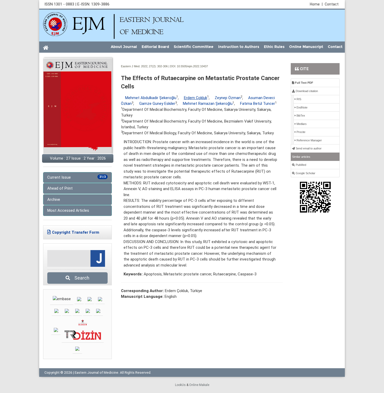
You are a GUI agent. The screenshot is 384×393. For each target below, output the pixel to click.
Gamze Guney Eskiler (157, 103)
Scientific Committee (193, 47)
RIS (298, 99)
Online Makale (199, 385)
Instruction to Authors (238, 47)
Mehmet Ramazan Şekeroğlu (207, 103)
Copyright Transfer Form (75, 232)
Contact (332, 4)
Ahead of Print (60, 188)
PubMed (300, 164)
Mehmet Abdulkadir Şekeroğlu (150, 97)
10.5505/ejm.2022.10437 (192, 66)
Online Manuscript (306, 47)
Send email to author (308, 148)
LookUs (180, 385)
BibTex (300, 115)
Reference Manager (309, 140)
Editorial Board (155, 47)
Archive (53, 199)
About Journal (124, 47)
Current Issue (76, 177)
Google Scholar (305, 173)
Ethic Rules (274, 47)
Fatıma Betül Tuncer (257, 103)
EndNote (301, 107)
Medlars (301, 123)
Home (316, 4)
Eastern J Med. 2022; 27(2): (138, 66)
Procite (300, 132)
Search (80, 278)
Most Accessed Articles (68, 210)
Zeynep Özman (228, 97)
